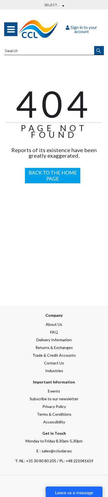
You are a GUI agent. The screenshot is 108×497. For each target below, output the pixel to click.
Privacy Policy (54, 406)
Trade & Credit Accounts (54, 355)
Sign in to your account (84, 29)
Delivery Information (54, 339)
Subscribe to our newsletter (54, 398)
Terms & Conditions (54, 414)
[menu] (10, 29)
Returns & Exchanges (54, 347)
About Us (54, 324)
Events (54, 391)
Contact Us (54, 363)
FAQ (54, 332)
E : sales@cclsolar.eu (54, 450)
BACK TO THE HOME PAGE (53, 176)
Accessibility (54, 422)
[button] (99, 50)
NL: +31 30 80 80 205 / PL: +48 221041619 (54, 460)
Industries (54, 370)
